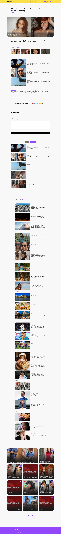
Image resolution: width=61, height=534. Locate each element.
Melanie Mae (13, 90)
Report (38, 1)
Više (30, 514)
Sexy (40, 1)
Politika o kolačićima (35, 532)
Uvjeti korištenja (22, 532)
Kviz (35, 1)
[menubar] (53, 1)
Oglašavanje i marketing (15, 532)
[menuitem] (53, 1)
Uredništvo (9, 532)
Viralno (30, 1)
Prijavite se (30, 132)
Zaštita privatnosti (28, 532)
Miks (33, 1)
